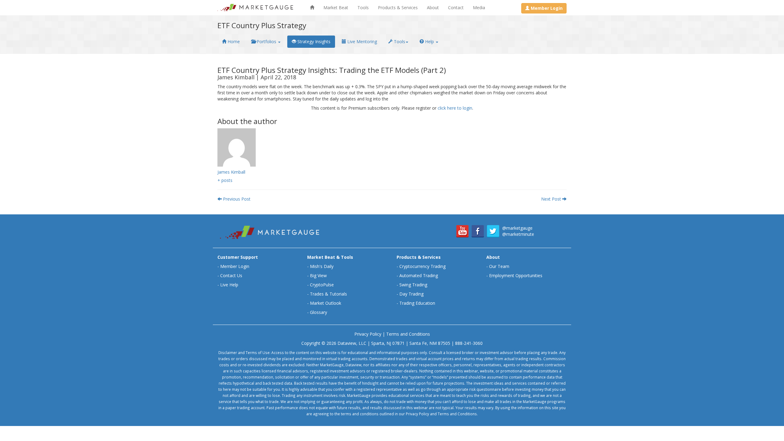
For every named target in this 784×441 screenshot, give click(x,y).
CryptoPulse (322, 285)
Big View (318, 275)
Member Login (234, 266)
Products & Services (398, 7)
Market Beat (335, 7)
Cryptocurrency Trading (422, 266)
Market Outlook (325, 303)
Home (233, 41)
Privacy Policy (367, 334)
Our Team (499, 266)
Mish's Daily (322, 266)
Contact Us (231, 275)
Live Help (229, 285)
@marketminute (518, 234)
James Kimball (231, 172)
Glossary (318, 312)
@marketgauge (517, 228)
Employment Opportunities (515, 275)
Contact (456, 7)
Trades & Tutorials (328, 294)
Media (479, 7)
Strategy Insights (313, 41)
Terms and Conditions (408, 334)
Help (429, 41)
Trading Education (417, 303)
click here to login (455, 108)
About (433, 7)
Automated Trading (418, 275)
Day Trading (411, 294)
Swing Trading (413, 285)
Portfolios (266, 41)
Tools (363, 7)
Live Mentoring (361, 41)
